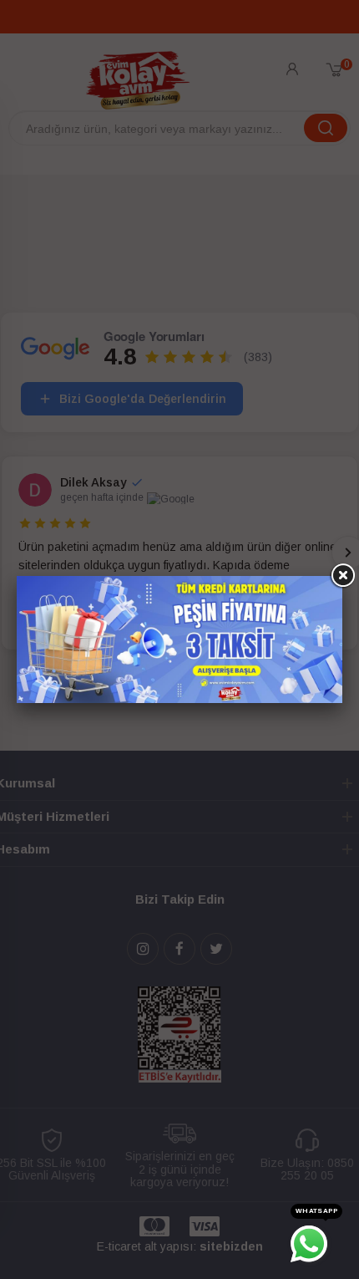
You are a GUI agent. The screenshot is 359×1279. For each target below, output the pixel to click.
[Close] (342, 576)
